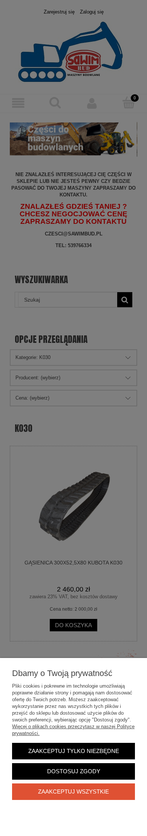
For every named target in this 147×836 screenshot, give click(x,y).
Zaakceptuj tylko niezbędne (73, 751)
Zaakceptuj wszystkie (73, 791)
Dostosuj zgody (73, 771)
